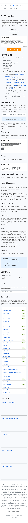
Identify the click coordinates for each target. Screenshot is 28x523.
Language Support (13, 8)
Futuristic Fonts (7, 353)
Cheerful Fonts (7, 310)
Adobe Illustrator (17, 81)
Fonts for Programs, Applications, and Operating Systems (12, 373)
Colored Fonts (6, 392)
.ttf (10, 70)
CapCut (10, 87)
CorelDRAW (11, 84)
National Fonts (7, 390)
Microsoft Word (15, 82)
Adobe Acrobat (8, 81)
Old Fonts (5, 351)
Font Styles (6, 382)
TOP (17, 5)
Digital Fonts (6, 359)
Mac (21, 74)
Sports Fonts (6, 348)
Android (7, 76)
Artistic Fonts (6, 356)
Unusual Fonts (7, 324)
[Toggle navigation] (3, 2)
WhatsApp (23, 85)
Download (13, 50)
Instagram (14, 85)
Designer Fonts (7, 316)
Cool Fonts (6, 321)
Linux (23, 74)
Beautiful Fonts (7, 308)
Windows (17, 74)
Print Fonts (6, 332)
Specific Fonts (6, 376)
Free (2, 5)
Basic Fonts (6, 329)
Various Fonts (6, 337)
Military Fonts (6, 313)
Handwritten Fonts (8, 343)
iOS (10, 76)
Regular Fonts (6, 326)
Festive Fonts (6, 334)
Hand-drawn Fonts (8, 340)
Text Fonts (5, 364)
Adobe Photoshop (14, 77)
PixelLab (12, 88)
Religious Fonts (7, 384)
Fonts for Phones (7, 367)
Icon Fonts (6, 361)
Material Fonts (7, 379)
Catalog (6, 5)
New (12, 5)
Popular (22, 5)
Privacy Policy (11, 511)
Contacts (18, 511)
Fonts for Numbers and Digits (10, 369)
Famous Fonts (6, 318)
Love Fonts (6, 387)
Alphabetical (4, 8)
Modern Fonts (6, 345)
